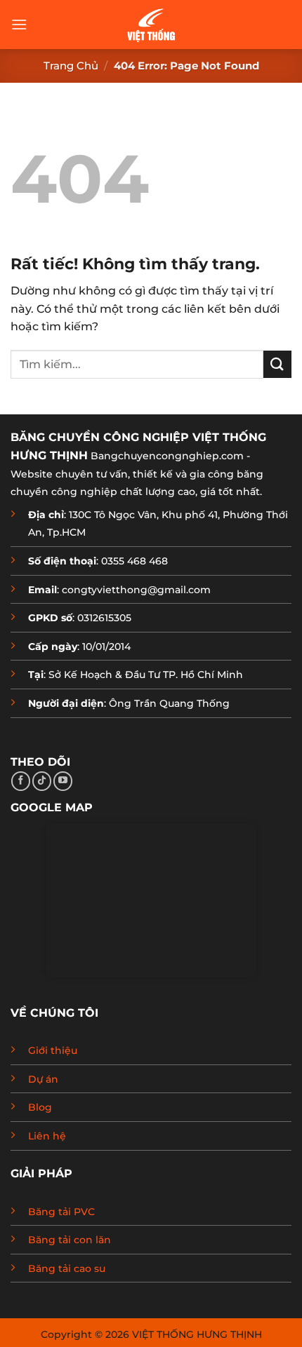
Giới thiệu (52, 1050)
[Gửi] (277, 364)
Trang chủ (71, 65)
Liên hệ (47, 1136)
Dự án (43, 1079)
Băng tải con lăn (69, 1239)
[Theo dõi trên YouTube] (62, 781)
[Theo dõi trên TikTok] (41, 781)
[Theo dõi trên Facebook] (20, 781)
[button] (19, 24)
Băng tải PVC (61, 1211)
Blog (40, 1107)
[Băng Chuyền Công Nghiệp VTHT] (151, 24)
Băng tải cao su (66, 1268)
